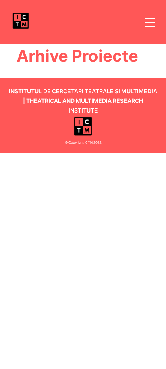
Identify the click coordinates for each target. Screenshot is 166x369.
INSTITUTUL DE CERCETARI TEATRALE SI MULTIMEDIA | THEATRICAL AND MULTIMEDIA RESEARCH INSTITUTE (83, 101)
